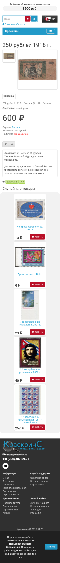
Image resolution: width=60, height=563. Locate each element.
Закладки (35, 509)
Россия (16, 127)
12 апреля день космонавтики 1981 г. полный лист (30, 419)
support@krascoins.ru (16, 454)
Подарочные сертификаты (10, 508)
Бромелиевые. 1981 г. (30, 274)
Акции (6, 512)
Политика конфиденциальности (15, 486)
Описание (9, 95)
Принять (51, 546)
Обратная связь (39, 477)
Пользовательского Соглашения (19, 545)
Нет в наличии (21, 134)
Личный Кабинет (39, 502)
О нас (6, 477)
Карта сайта (37, 484)
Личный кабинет (13, 24)
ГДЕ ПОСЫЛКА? (11, 494)
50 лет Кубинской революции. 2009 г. (30, 371)
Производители (12, 502)
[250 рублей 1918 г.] (9, 56)
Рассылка (36, 512)
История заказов (40, 506)
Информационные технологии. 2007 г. (30, 323)
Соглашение (9, 491)
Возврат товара (39, 481)
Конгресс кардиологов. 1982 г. (30, 228)
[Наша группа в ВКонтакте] (5, 466)
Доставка (8, 481)
